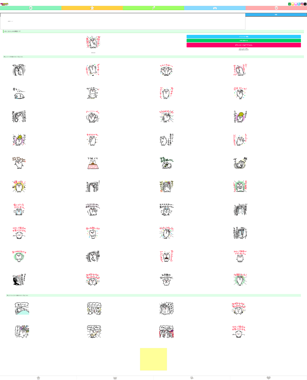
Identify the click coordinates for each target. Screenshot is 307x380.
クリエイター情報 (243, 36)
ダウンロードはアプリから (243, 45)
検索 (276, 14)
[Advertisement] (153, 359)
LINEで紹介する (244, 40)
